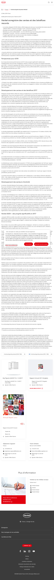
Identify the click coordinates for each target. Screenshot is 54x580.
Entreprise (4, 527)
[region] (27, 238)
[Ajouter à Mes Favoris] (24, 354)
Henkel (34, 487)
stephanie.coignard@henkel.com (13, 451)
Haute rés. (7, 431)
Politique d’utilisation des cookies (27, 566)
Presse (6, 9)
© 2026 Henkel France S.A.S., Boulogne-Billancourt (27, 573)
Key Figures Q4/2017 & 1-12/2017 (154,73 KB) (13, 382)
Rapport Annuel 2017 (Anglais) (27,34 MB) (39, 382)
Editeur (27, 558)
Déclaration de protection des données (27, 564)
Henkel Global (35, 485)
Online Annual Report (35, 388)
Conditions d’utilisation (27, 561)
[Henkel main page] (3, 2)
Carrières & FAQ (6, 537)
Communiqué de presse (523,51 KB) (13, 354)
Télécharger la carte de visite (10, 454)
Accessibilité (27, 569)
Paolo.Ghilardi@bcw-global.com (40, 451)
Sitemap (27, 556)
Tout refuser (28, 244)
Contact (26, 545)
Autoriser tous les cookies (41, 244)
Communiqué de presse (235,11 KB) (40, 354)
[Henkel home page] (2, 9)
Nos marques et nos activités (10, 532)
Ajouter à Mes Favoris (10, 385)
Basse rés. (7, 434)
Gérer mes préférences (11, 245)
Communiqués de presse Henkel (19, 9)
